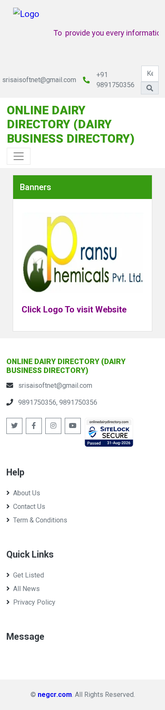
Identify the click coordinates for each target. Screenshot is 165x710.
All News (26, 589)
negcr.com (55, 695)
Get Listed (28, 575)
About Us (26, 493)
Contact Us (29, 507)
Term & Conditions (40, 520)
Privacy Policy (34, 602)
